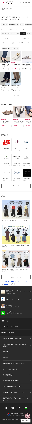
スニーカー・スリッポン (7, 33)
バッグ (25, 29)
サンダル (17, 33)
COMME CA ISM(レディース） (12, 281)
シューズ (18, 29)
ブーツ (28, 33)
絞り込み (27, 420)
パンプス (23, 33)
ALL (2, 29)
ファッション (9, 29)
